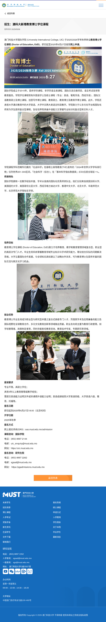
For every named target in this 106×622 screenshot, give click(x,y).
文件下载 (6, 537)
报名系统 (57, 502)
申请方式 (57, 512)
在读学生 (6, 532)
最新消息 (57, 537)
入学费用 (57, 517)
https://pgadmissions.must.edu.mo (28, 467)
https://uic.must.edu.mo (22, 448)
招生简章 (6, 507)
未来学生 (6, 502)
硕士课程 (57, 507)
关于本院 (57, 527)
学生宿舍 (57, 522)
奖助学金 (6, 522)
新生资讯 (6, 527)
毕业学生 (57, 532)
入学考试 (6, 517)
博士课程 (6, 512)
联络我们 (6, 542)
